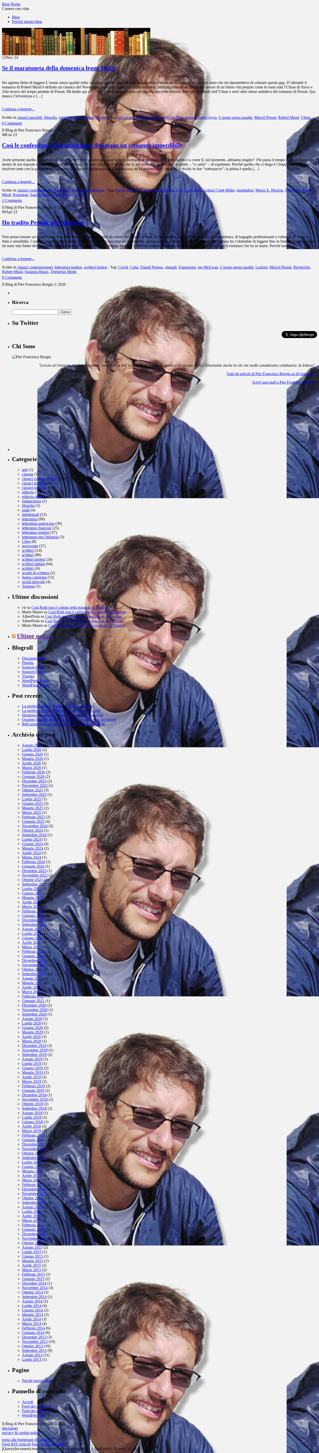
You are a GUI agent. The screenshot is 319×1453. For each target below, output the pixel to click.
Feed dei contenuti (36, 1406)
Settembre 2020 (34, 1014)
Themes (28, 676)
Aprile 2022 (31, 942)
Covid (123, 267)
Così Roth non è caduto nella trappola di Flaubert (70, 607)
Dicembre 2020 (34, 1005)
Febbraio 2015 (33, 1274)
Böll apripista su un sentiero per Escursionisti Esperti (63, 724)
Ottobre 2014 (32, 1292)
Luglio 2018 (31, 1117)
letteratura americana (88, 190)
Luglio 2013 (31, 1359)
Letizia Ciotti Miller (219, 190)
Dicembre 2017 (34, 1144)
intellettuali (67, 117)
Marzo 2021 (31, 992)
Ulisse (306, 117)
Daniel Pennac (151, 267)
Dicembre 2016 (34, 1189)
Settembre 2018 (34, 1108)
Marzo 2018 (31, 1131)
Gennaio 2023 (33, 915)
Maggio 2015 (32, 1261)
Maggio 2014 (32, 1315)
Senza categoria (34, 577)
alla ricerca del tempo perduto (141, 117)
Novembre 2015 (35, 1238)
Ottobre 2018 (32, 1104)
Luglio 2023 (31, 889)
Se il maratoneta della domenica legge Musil (58, 68)
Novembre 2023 (35, 875)
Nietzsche (292, 190)
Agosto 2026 (32, 745)
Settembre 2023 (34, 884)
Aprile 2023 (31, 902)
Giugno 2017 (32, 1167)
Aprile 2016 (31, 1216)
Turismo (28, 586)
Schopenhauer (62, 195)
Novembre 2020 (35, 1010)
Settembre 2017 (34, 1158)
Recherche (301, 267)
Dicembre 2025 (34, 781)
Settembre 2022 (34, 924)
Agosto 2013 (32, 1355)
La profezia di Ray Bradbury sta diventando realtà (61, 710)
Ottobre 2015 (32, 1243)
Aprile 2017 (31, 1176)
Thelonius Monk (63, 272)
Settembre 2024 (34, 835)
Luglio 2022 (31, 933)
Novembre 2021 (35, 965)
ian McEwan (208, 267)
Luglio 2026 (31, 750)
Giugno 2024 (32, 844)
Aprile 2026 (31, 763)
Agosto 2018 (32, 1113)
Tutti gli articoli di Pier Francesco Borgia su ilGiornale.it (271, 374)
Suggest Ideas (33, 667)
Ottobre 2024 (32, 830)
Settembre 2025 (34, 794)
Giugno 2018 (32, 1122)
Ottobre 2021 (32, 969)
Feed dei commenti (37, 1411)
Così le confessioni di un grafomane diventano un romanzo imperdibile (92, 145)
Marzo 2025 (31, 812)
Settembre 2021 (34, 974)
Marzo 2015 (31, 1270)
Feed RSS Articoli (16, 1444)
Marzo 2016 (31, 1220)
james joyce (207, 117)
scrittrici (28, 568)
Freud (120, 190)
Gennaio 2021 (33, 1001)
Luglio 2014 (31, 1306)
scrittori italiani (33, 564)
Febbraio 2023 (33, 911)
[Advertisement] (49, 420)
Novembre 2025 (35, 785)
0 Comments (12, 123)
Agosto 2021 (32, 978)
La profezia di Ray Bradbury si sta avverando (57, 706)
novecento (30, 546)
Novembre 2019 (35, 1050)
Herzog (133, 190)
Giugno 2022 (32, 938)
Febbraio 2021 (33, 996)
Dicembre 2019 (34, 1045)
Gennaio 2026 (33, 776)
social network (33, 582)
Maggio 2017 (32, 1171)
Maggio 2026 (32, 759)
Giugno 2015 (32, 1256)
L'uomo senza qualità (235, 117)
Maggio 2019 (32, 1072)
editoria (28, 492)
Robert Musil (288, 117)
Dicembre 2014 (34, 1283)
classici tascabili (29, 117)
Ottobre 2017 (32, 1153)
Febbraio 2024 (33, 862)
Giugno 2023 (32, 893)
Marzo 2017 (31, 1180)
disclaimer (10, 1428)
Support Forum (34, 672)
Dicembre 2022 (34, 920)
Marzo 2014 (31, 1323)
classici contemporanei (35, 190)
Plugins (28, 663)
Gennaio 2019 (33, 1090)
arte (25, 470)
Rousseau (20, 195)
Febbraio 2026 (33, 772)
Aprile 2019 (31, 1077)
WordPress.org (33, 1415)
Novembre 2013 (35, 1341)
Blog (16, 17)
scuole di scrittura (35, 573)
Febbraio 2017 (33, 1184)
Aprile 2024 (31, 853)
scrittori (101, 117)
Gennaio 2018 (33, 1140)
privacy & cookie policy (21, 1433)
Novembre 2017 (35, 1149)
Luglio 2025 (31, 799)
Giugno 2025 (32, 803)
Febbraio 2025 (33, 817)
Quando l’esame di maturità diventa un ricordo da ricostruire (69, 719)
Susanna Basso (36, 272)
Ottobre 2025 (32, 790)
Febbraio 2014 (33, 1328)
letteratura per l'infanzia (40, 537)
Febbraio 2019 (33, 1086)
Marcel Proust (265, 117)
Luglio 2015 (31, 1252)
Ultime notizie (35, 636)
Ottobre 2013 (32, 1346)
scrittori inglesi (95, 267)
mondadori (245, 190)
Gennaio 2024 (33, 866)
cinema (27, 474)
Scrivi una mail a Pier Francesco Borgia (283, 382)
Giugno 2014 (32, 1310)
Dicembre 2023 (34, 871)
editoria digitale (34, 496)
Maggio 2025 (32, 808)
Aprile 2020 (31, 1037)
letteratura (85, 117)
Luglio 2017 (31, 1162)
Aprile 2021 (31, 987)
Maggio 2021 (32, 983)
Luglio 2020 (31, 1023)
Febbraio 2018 (33, 1135)
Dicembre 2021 (34, 960)
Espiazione (187, 267)
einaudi (190, 117)
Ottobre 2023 (32, 880)
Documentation (34, 658)
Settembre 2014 (34, 1297)
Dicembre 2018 (34, 1095)
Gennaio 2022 (33, 956)
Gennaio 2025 (33, 821)
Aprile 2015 (31, 1265)
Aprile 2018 (31, 1126)
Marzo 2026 (31, 767)
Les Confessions (189, 190)
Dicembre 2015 (34, 1234)
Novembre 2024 (35, 826)
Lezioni (261, 267)
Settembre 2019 (34, 1054)
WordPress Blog (35, 681)
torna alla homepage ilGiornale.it (27, 1440)
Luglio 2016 (31, 1211)
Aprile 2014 (31, 1319)
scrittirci (28, 550)
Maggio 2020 (32, 1032)
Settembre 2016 (34, 1202)
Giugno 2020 (32, 1028)
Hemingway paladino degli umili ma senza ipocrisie (62, 715)
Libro (26, 541)
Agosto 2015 (32, 1247)
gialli (26, 510)
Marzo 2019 (31, 1081)
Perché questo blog (27, 21)
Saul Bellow (39, 195)
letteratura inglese (68, 267)
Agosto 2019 (32, 1059)
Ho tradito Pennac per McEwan (43, 222)
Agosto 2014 (32, 1301)
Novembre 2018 (35, 1099)
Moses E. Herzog (269, 190)
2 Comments (12, 200)
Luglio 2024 (31, 839)
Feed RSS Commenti (48, 1444)
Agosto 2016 (32, 1207)
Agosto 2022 (32, 929)
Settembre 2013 (34, 1350)
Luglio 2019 (31, 1063)
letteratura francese (36, 528)
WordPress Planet (36, 685)
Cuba (134, 267)
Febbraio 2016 (33, 1225)
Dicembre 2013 (34, 1337)
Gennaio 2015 (33, 1279)
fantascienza (31, 501)
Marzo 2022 (31, 947)
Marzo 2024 (31, 857)
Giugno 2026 (32, 754)
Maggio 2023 (32, 898)
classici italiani (33, 483)
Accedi (27, 1402)
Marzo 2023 (31, 906)
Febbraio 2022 (33, 951)
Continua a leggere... (18, 109)
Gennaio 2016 (33, 1229)
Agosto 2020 (32, 1019)
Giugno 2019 (32, 1068)
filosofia (50, 117)
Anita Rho (174, 117)
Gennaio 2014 (33, 1332)
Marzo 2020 (31, 1041)
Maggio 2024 (32, 848)
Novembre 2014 (35, 1288)
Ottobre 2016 (32, 1198)
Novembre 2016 (35, 1193)
